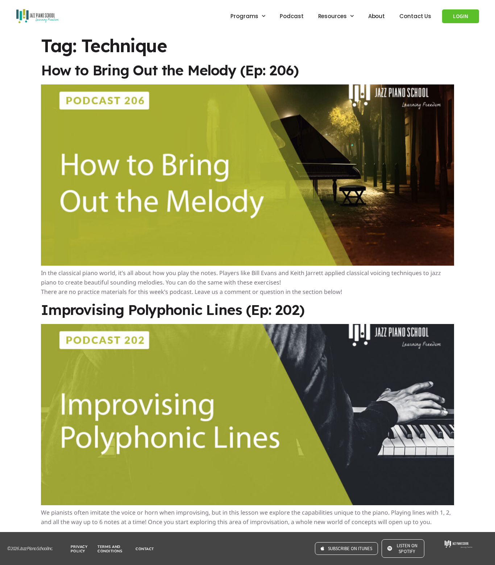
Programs (244, 16)
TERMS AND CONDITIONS (109, 549)
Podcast (291, 16)
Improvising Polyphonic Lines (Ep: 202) (172, 310)
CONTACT (145, 549)
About (376, 16)
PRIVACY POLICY (79, 549)
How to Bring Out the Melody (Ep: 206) (170, 70)
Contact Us (415, 16)
